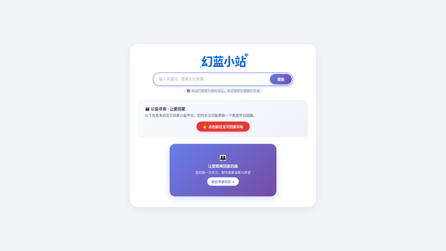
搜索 (280, 79)
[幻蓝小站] (223, 61)
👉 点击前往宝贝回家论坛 (223, 127)
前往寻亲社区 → (223, 182)
